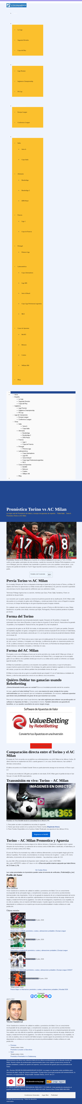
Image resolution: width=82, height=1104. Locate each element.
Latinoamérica (22, 266)
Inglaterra (17, 65)
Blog (19, 379)
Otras (15, 137)
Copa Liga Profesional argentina (32, 303)
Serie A (24, 149)
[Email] (42, 996)
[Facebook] (32, 996)
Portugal (20, 246)
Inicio (15, 13)
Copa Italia (25, 159)
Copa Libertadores (27, 273)
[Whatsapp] (39, 996)
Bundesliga (25, 180)
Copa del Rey (22, 50)
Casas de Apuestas (23, 328)
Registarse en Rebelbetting (41, 746)
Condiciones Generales (31, 1095)
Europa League (22, 112)
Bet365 (24, 334)
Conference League (24, 122)
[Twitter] (36, 996)
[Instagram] (46, 996)
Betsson (24, 345)
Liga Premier (22, 71)
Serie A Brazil (26, 293)
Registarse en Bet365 (41, 834)
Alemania (21, 174)
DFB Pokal (25, 201)
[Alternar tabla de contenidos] (48, 574)
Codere (24, 355)
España (16, 23)
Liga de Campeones (20, 106)
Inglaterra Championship (25, 81)
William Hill (25, 365)
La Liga (20, 30)
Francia (20, 215)
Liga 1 (24, 221)
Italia (19, 143)
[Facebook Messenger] (50, 996)
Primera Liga (26, 252)
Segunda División (23, 40)
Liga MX (24, 283)
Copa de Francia (27, 231)
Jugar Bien (45, 1095)
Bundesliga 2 (26, 190)
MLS (23, 314)
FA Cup (20, 91)
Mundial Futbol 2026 (32, 978)
